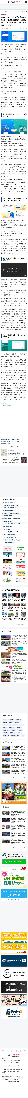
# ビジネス (17, 439)
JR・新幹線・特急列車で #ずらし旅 (11, 540)
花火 (11, 11)
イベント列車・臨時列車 (9, 719)
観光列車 (20, 730)
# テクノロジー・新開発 (9, 439)
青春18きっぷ (16, 11)
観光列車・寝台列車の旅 (9, 510)
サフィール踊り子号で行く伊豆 (10, 532)
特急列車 (13, 730)
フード (20, 732)
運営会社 (10, 1078)
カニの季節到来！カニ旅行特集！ (10, 505)
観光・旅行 (19, 719)
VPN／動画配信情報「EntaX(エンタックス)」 (13, 1069)
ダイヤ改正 (6, 730)
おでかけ (7, 11)
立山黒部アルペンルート (8, 521)
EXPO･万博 (6, 735)
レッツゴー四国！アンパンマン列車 (11, 523)
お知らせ (17, 1076)
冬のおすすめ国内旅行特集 (9, 534)
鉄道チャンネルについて (7, 1076)
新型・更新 (12, 727)
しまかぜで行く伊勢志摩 (8, 542)
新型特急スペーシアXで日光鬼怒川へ (11, 513)
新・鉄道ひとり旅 (15, 735)
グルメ (21, 724)
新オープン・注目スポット (15, 722)
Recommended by (19, 624)
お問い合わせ (5, 1079)
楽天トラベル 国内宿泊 (9, 502)
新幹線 (5, 722)
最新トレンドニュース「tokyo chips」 (12, 1060)
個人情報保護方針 (18, 1078)
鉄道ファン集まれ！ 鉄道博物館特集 (11, 518)
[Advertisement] (14, 422)
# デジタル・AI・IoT (5, 441)
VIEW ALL (14, 777)
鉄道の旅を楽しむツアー (9, 526)
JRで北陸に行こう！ (7, 529)
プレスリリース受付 (14, 1079)
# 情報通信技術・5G (5, 443)
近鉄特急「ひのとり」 (7, 515)
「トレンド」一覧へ (14, 446)
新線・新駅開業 (7, 724)
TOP (2, 11)
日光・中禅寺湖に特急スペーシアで (11, 537)
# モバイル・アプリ (15, 441)
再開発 (5, 732)
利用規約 (4, 1078)
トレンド (3, 14)
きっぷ (5, 727)
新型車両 (23, 11)
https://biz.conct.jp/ (6, 405)
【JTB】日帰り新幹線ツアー (10, 507)
